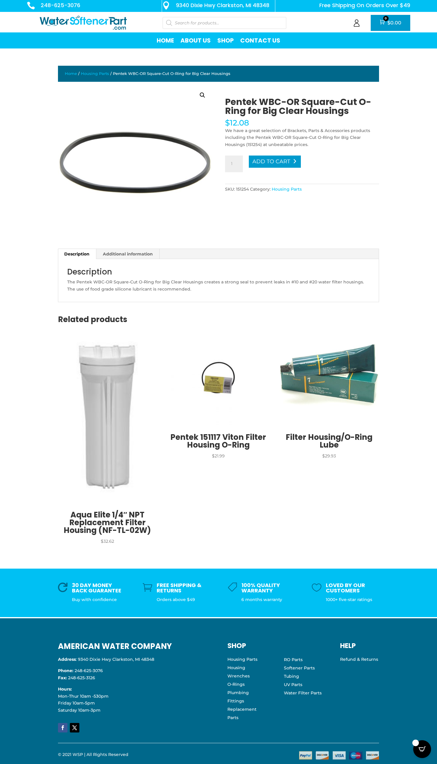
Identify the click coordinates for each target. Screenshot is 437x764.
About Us (195, 40)
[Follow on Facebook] (62, 727)
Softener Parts (299, 668)
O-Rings (236, 684)
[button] (202, 95)
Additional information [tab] (128, 254)
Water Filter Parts (303, 693)
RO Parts (293, 659)
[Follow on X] (74, 727)
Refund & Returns (359, 659)
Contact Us (260, 40)
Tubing (291, 676)
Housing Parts (95, 73)
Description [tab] (76, 254)
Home (165, 40)
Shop (225, 40)
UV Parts (293, 684)
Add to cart (271, 161)
